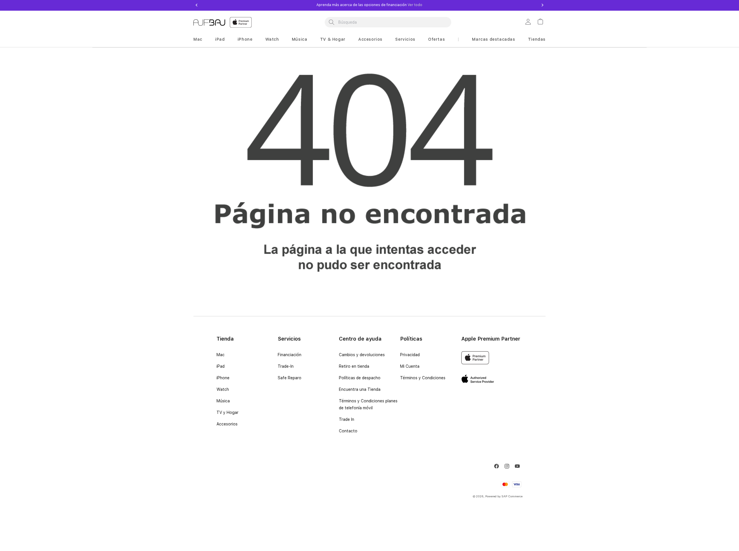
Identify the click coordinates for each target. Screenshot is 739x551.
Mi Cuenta (409, 366)
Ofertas (436, 39)
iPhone (245, 39)
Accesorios (370, 39)
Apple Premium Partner (490, 339)
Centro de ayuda (360, 339)
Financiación (289, 354)
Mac (197, 39)
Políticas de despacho (359, 378)
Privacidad (410, 354)
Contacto (348, 431)
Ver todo (414, 5)
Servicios (405, 39)
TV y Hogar (227, 412)
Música (299, 39)
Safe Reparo (289, 378)
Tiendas (537, 39)
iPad (220, 39)
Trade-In (286, 366)
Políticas (411, 339)
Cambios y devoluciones (362, 354)
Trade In (346, 419)
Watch (272, 39)
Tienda (225, 339)
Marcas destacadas (493, 39)
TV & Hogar (333, 39)
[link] (528, 22)
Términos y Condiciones (422, 378)
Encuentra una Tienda (359, 389)
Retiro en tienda (354, 366)
